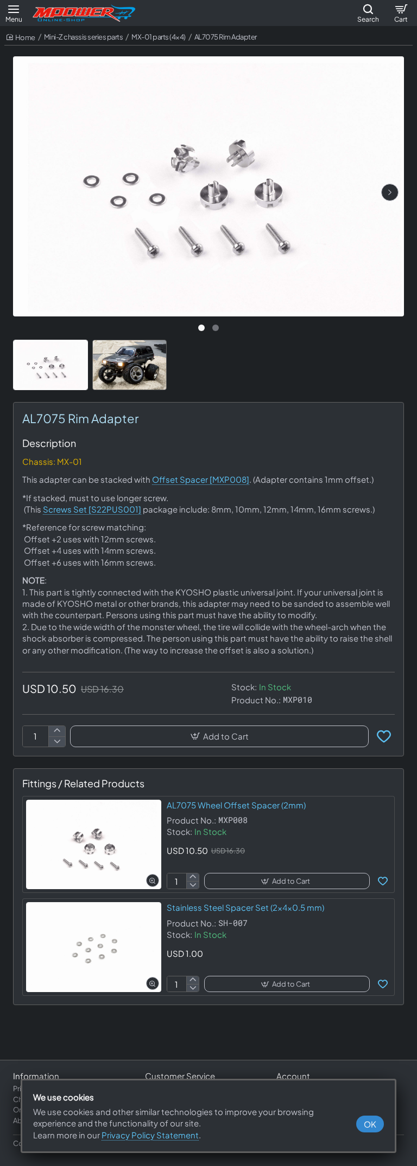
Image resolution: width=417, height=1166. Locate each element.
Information (36, 1076)
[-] (56, 741)
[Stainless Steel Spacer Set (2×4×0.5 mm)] (93, 947)
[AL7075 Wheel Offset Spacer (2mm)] (93, 845)
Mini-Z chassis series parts (83, 37)
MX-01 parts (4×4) (158, 37)
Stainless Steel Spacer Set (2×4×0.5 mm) (245, 907)
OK (370, 1124)
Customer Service (180, 1076)
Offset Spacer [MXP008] (200, 479)
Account (293, 1076)
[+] (56, 731)
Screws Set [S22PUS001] (92, 509)
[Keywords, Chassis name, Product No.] (368, 13)
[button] (390, 192)
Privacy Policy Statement (150, 1135)
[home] (21, 37)
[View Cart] (400, 13)
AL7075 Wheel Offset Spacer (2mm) (236, 805)
